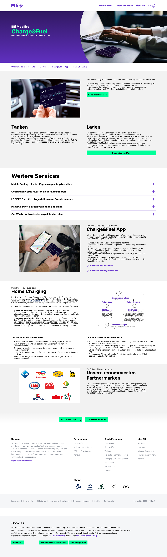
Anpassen (17, 542)
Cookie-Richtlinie (57, 536)
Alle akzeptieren (78, 542)
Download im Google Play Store (104, 270)
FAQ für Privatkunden (83, 451)
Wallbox (108, 451)
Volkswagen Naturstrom (84, 447)
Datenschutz (28, 501)
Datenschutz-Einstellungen (59, 501)
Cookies (97, 501)
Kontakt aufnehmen (97, 95)
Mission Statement (146, 451)
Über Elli (140, 5)
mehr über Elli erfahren (21, 461)
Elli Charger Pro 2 (37, 301)
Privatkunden (105, 5)
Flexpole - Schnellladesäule (116, 455)
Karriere (141, 443)
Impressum (15, 501)
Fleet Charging (111, 443)
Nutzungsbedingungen (81, 501)
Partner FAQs (110, 466)
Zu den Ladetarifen (121, 153)
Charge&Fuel (110, 447)
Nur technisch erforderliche (53, 542)
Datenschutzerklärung (86, 536)
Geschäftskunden (124, 5)
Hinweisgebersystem (147, 455)
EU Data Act (41, 501)
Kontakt (77, 455)
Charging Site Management (116, 459)
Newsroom (142, 447)
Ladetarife (78, 443)
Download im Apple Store (101, 265)
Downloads (109, 462)
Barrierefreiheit (109, 501)
